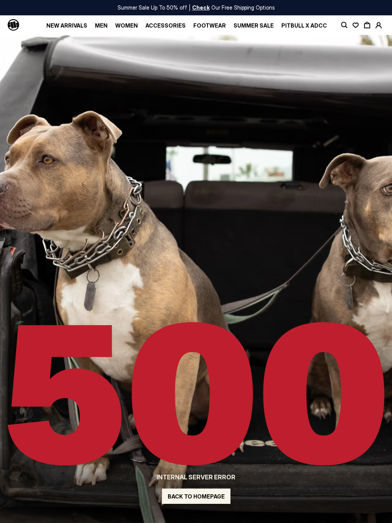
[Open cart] (367, 25)
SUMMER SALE (254, 25)
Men (101, 25)
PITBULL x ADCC (304, 25)
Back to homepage (196, 496)
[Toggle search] (344, 25)
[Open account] (378, 25)
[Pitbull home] (13, 25)
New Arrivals (66, 25)
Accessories (165, 25)
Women (126, 25)
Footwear (209, 25)
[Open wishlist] (355, 25)
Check (201, 7)
